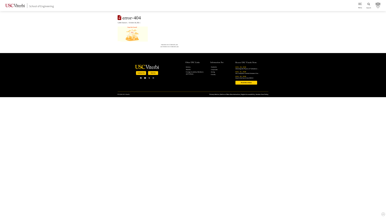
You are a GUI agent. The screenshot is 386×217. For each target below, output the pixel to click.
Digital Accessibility (248, 94)
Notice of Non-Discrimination (230, 94)
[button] (360, 6)
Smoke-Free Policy (262, 94)
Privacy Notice (214, 94)
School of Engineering (41, 6)
